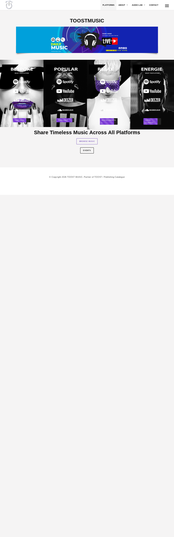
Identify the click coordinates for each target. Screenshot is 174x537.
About (121, 5)
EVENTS (87, 150)
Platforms (108, 5)
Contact (153, 5)
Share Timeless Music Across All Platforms (87, 132)
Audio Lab (137, 5)
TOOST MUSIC (75, 177)
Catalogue (120, 177)
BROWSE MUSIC (87, 141)
